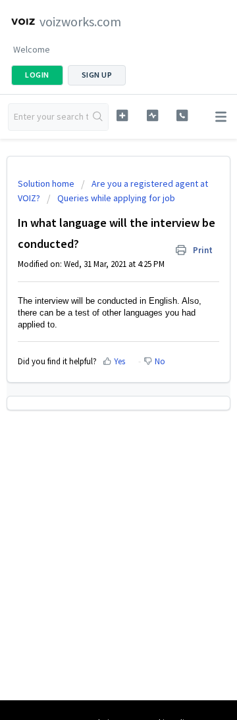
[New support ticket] (122, 115)
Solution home (47, 183)
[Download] (94, 351)
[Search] (98, 117)
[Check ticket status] (152, 115)
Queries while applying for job (116, 198)
